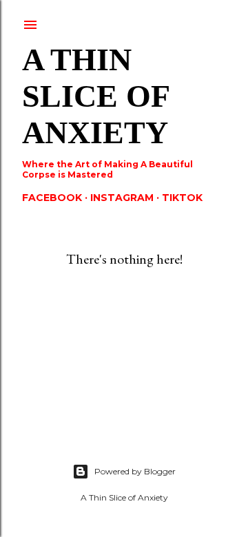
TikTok (182, 197)
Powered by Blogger (135, 471)
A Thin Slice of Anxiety (95, 96)
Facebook (52, 197)
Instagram (122, 197)
